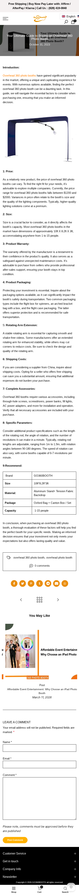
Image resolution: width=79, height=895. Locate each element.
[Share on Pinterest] (31, 583)
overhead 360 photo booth (28, 557)
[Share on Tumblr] (39, 583)
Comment (10, 774)
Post (39, 685)
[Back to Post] (39, 600)
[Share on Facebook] (14, 583)
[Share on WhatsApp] (65, 583)
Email (7, 758)
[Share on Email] (56, 583)
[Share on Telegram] (48, 583)
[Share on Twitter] (22, 583)
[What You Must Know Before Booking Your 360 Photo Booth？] (58, 600)
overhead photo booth (59, 557)
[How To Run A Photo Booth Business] (21, 600)
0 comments (42, 565)
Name (7, 742)
